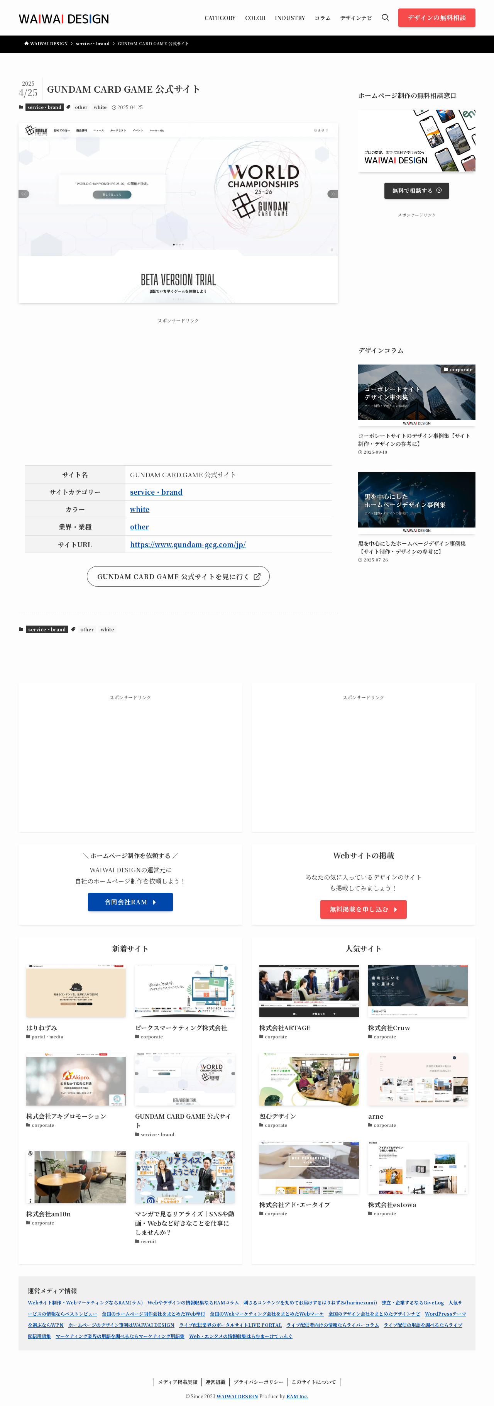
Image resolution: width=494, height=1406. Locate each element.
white (100, 107)
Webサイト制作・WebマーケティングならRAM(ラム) (85, 1302)
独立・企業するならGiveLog (413, 1302)
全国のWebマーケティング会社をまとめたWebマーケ (267, 1313)
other (81, 107)
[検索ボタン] (385, 18)
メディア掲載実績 (178, 1382)
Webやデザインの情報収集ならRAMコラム (193, 1302)
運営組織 (215, 1382)
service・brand (44, 107)
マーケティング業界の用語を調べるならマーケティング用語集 (120, 1336)
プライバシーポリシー (258, 1382)
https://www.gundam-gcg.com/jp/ (188, 544)
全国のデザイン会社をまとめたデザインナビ (374, 1313)
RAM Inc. (297, 1396)
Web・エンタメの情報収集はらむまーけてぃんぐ (241, 1336)
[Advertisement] (178, 385)
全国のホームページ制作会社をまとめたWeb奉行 (153, 1313)
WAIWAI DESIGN (237, 1396)
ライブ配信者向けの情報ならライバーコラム (332, 1324)
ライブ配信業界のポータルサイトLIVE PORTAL (230, 1324)
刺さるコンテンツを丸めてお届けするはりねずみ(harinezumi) (310, 1302)
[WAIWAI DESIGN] (64, 17)
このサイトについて (313, 1382)
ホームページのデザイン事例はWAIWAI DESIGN (121, 1324)
